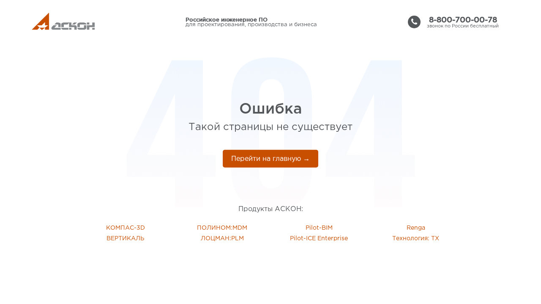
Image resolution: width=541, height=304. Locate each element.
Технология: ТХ (415, 238)
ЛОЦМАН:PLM (222, 238)
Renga (416, 228)
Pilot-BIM (319, 228)
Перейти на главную (270, 159)
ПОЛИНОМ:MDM (222, 228)
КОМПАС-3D (125, 228)
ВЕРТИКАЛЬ (125, 238)
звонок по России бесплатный (463, 22)
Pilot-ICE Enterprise (319, 238)
